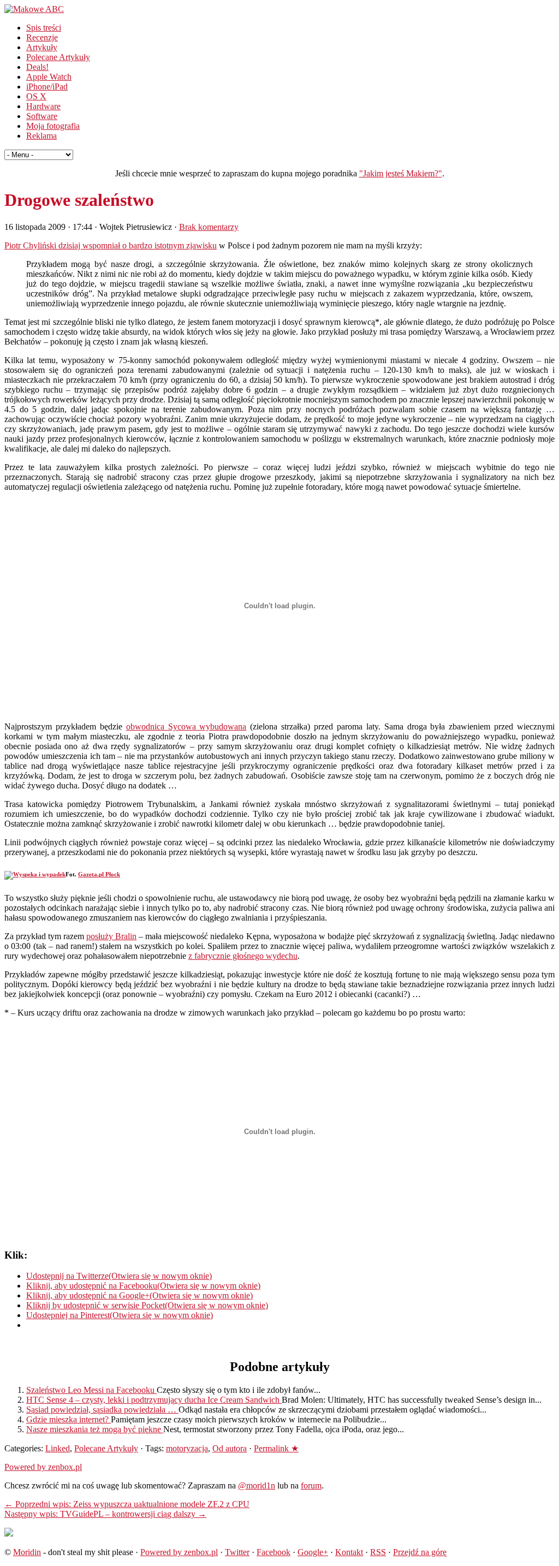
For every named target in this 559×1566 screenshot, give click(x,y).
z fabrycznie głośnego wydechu (243, 955)
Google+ (313, 1552)
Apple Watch (49, 76)
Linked (57, 1448)
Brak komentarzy (209, 227)
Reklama (41, 135)
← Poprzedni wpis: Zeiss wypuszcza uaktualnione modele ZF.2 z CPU (126, 1504)
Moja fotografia (53, 125)
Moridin (27, 1552)
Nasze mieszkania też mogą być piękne (94, 1429)
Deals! (37, 67)
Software (41, 116)
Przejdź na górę (420, 1552)
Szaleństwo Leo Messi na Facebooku (91, 1390)
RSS (378, 1552)
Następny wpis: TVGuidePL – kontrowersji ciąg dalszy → (105, 1513)
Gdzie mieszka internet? (68, 1419)
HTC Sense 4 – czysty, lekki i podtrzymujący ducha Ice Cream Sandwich (154, 1399)
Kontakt (349, 1552)
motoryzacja (187, 1448)
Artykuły (41, 47)
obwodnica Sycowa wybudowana (186, 726)
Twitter (237, 1552)
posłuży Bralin (111, 936)
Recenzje (42, 37)
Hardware (43, 106)
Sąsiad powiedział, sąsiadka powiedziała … (102, 1409)
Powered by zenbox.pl (43, 1467)
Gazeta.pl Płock (99, 874)
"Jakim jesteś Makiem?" (400, 173)
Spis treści (43, 27)
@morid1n (256, 1485)
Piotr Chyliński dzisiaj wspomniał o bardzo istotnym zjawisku (110, 245)
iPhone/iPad (47, 86)
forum (311, 1485)
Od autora (229, 1448)
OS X (36, 96)
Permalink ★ (276, 1448)
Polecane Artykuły (58, 57)
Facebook (273, 1552)
